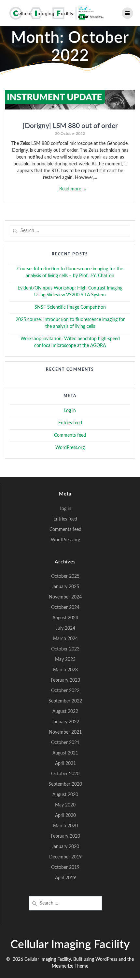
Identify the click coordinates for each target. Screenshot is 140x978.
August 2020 (65, 794)
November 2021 (65, 732)
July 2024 (65, 628)
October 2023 (65, 649)
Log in (70, 410)
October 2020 (65, 774)
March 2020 (65, 826)
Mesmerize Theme (70, 966)
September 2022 (65, 701)
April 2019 (65, 878)
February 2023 (65, 680)
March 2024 (65, 639)
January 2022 (65, 722)
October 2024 (65, 607)
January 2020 (65, 846)
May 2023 (65, 659)
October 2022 (65, 690)
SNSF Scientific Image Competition (70, 307)
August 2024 (65, 618)
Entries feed (70, 423)
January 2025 (65, 587)
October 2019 (65, 867)
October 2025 (65, 576)
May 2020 (65, 805)
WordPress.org (70, 447)
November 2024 (65, 597)
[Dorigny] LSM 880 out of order (70, 125)
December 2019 (65, 857)
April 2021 (65, 763)
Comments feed (70, 435)
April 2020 (65, 815)
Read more (70, 189)
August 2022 (65, 711)
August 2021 (65, 753)
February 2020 (65, 836)
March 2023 (65, 670)
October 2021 (65, 742)
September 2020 (65, 784)
